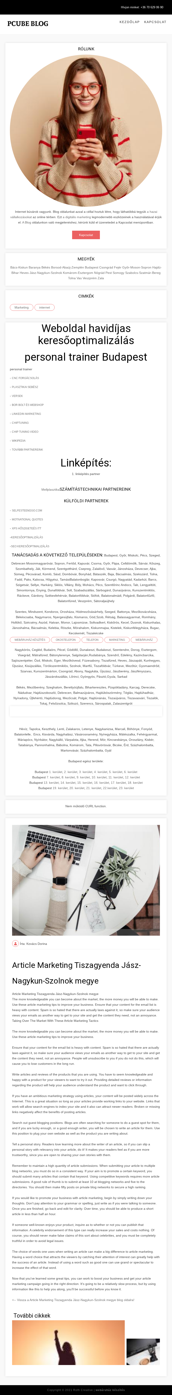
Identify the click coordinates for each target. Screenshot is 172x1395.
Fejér (118, 267)
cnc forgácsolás (25, 378)
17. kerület (118, 782)
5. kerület (115, 772)
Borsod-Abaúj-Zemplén (68, 267)
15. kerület (84, 782)
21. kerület (93, 788)
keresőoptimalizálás (27, 537)
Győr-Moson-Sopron (137, 267)
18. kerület (135, 782)
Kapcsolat (155, 22)
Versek (17, 396)
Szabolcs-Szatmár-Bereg (143, 273)
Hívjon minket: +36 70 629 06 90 (142, 7)
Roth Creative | (99, 1390)
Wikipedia (19, 440)
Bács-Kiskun (19, 267)
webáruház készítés (30, 639)
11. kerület (115, 777)
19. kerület (60, 788)
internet (44, 307)
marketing (117, 639)
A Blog (26, 222)
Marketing (22, 307)
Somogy (119, 273)
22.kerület (110, 788)
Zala (101, 278)
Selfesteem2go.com (27, 510)
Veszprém (90, 278)
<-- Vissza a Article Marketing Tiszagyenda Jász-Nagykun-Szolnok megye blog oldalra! (73, 1300)
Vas (80, 278)
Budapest (92, 267)
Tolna (72, 278)
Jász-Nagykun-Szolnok (46, 273)
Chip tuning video (25, 431)
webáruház (144, 639)
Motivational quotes (27, 519)
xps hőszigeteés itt (26, 528)
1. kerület (55, 772)
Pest (109, 273)
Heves (25, 273)
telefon (92, 639)
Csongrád (106, 267)
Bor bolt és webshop (28, 405)
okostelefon (66, 639)
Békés (46, 267)
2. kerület (70, 772)
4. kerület (100, 772)
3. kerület (85, 772)
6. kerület (130, 772)
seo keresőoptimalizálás (30, 546)
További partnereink (27, 449)
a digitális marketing (77, 217)
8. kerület (68, 777)
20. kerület (76, 788)
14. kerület (67, 782)
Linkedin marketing (26, 413)
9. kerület (83, 777)
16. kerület (101, 782)
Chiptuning (20, 422)
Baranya (35, 267)
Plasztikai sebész (25, 387)
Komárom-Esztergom (78, 273)
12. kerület (132, 777)
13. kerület (51, 782)
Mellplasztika (50, 489)
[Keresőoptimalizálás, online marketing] (27, 29)
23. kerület (126, 788)
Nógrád (99, 273)
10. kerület (99, 777)
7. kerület (53, 777)
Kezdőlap (130, 22)
